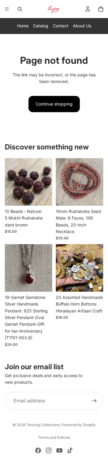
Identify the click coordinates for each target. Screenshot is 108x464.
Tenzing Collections (43, 425)
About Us (82, 25)
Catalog (40, 25)
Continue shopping (54, 103)
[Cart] (100, 9)
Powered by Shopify (79, 425)
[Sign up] (94, 400)
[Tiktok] (70, 450)
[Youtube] (59, 450)
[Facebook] (38, 450)
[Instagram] (48, 450)
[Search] (19, 9)
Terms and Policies (54, 437)
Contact (60, 25)
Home (22, 25)
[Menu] (7, 9)
